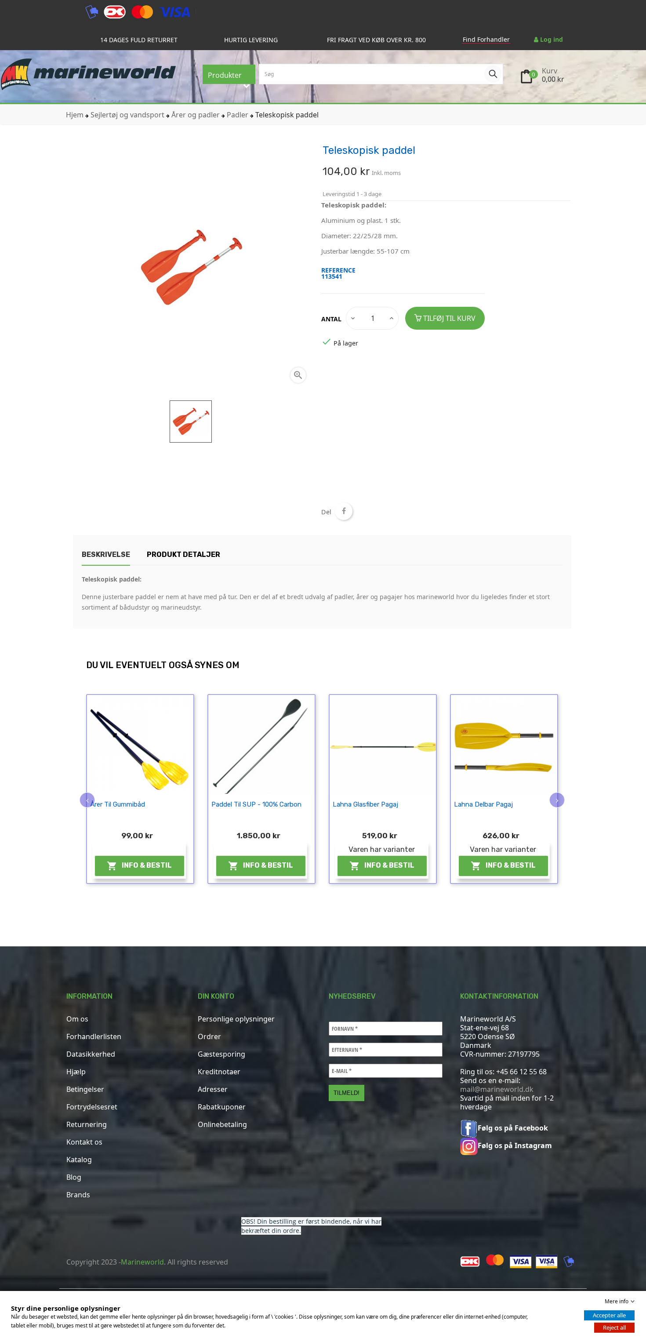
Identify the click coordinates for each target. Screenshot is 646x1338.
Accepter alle (609, 1315)
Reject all (614, 1327)
